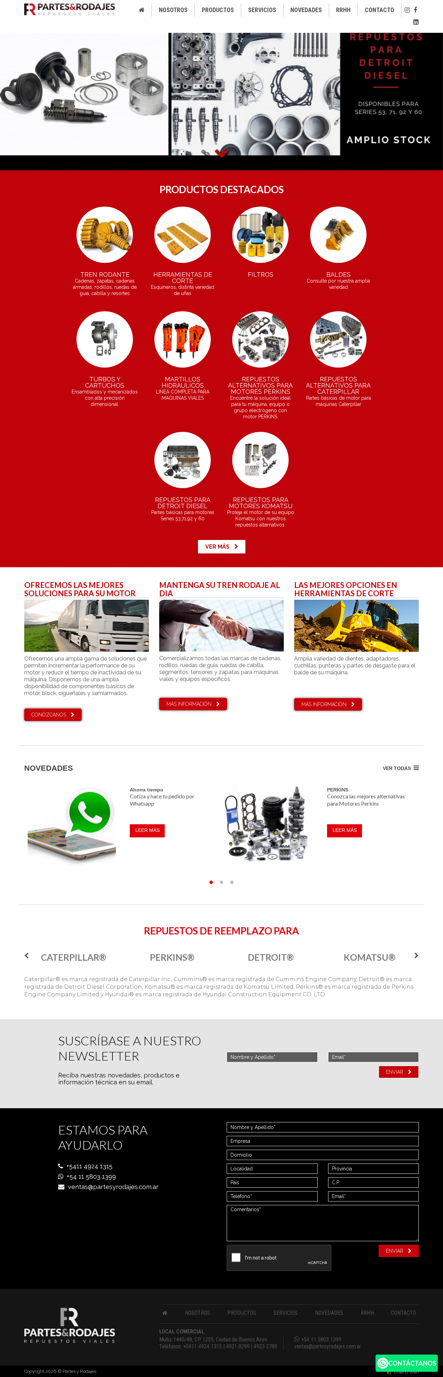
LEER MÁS (147, 830)
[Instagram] (407, 10)
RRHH (343, 9)
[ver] (104, 235)
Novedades (306, 9)
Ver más (218, 546)
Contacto (379, 9)
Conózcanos (49, 715)
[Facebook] (415, 10)
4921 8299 (238, 1346)
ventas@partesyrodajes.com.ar (113, 1186)
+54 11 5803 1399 (91, 1176)
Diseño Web (406, 1372)
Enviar (395, 1072)
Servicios (262, 9)
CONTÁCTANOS (412, 1363)
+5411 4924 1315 (89, 1166)
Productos (218, 9)
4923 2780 (265, 1346)
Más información (189, 704)
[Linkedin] (415, 22)
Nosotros (173, 9)
